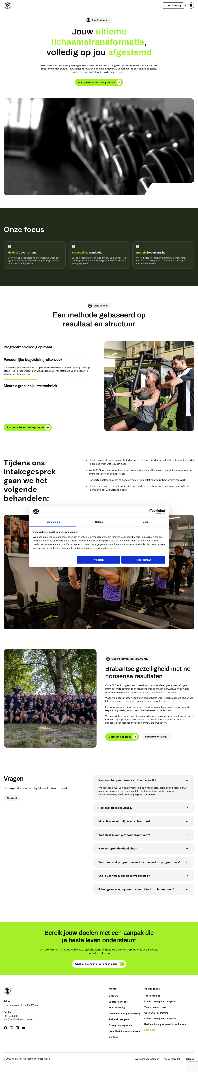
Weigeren (98, 559)
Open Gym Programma (156, 1013)
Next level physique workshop (124, 1013)
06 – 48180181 (11, 1016)
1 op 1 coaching (117, 1007)
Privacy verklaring (171, 1059)
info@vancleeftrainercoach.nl (18, 1019)
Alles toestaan (143, 559)
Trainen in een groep (119, 1019)
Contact (113, 1037)
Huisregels (189, 1059)
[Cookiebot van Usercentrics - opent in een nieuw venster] (151, 511)
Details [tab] (99, 521)
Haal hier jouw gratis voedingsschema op (165, 1024)
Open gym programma (120, 1025)
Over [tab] (145, 521)
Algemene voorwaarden (147, 1059)
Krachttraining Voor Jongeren (160, 1001)
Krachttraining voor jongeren (124, 1031)
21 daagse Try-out (118, 1001)
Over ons (113, 996)
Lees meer (149, 1030)
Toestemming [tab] (52, 521)
